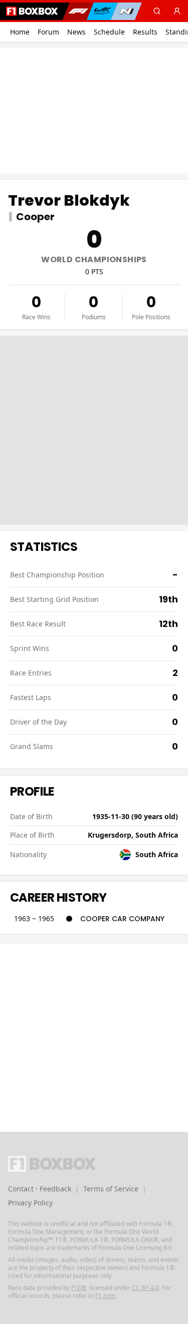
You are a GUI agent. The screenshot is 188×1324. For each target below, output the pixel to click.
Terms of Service (110, 1188)
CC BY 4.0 (145, 1287)
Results (145, 32)
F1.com (105, 1295)
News (76, 32)
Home (20, 32)
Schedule (109, 32)
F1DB (78, 1287)
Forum (48, 32)
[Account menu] (177, 11)
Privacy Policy (30, 1202)
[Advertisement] (94, 110)
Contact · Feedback (39, 1188)
